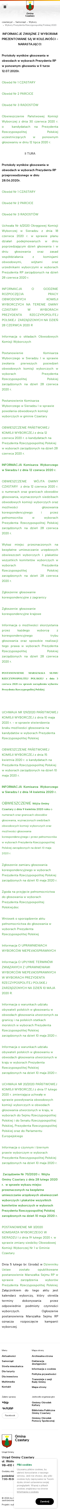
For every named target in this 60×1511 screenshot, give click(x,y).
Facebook (10, 1415)
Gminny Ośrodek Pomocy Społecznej (43, 1419)
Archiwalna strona (42, 1356)
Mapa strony (39, 1387)
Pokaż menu (5, 7)
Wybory (33, 22)
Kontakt (6, 1386)
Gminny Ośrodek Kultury (41, 1404)
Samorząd (21, 22)
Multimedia (8, 1381)
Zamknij (44, 1501)
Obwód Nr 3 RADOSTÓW (20, 105)
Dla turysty (8, 1371)
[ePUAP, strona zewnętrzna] (15, 1408)
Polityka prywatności (44, 1374)
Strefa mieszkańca (12, 1366)
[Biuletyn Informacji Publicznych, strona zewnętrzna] (15, 1402)
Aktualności (9, 1356)
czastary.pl (7, 22)
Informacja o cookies (44, 1369)
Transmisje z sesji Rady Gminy (42, 1380)
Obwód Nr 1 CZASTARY (18, 82)
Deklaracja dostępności (39, 1362)
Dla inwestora (10, 1376)
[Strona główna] (30, 9)
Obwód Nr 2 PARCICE (17, 93)
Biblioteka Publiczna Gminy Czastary (43, 1411)
